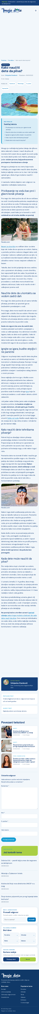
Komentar (5, 786)
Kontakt (3, 989)
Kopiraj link (5, 88)
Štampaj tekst (11, 959)
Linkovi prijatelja (6, 992)
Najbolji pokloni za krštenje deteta (14, 711)
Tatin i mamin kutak (19, 756)
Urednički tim (5, 997)
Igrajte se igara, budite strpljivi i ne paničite (18, 135)
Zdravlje (23, 935)
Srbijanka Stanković (11, 75)
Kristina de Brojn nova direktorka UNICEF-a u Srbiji (23, 732)
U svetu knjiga (25, 1002)
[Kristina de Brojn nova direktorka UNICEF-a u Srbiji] (6, 732)
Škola (6, 941)
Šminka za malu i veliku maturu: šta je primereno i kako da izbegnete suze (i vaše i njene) (24, 760)
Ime (3, 813)
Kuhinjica (23, 1000)
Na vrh (28, 959)
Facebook (12, 83)
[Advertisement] (19, 35)
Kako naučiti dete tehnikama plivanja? (17, 137)
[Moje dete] (11, 10)
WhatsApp (21, 83)
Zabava (23, 941)
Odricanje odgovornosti (8, 994)
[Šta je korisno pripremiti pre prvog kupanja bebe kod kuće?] (6, 746)
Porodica (11, 60)
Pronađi (31, 919)
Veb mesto (5, 830)
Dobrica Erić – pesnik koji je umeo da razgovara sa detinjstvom (19, 861)
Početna (3, 60)
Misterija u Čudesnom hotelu (11, 873)
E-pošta (28, 83)
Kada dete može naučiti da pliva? (16, 140)
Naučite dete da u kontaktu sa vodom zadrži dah (20, 132)
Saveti (15, 728)
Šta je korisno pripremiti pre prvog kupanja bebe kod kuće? (24, 745)
